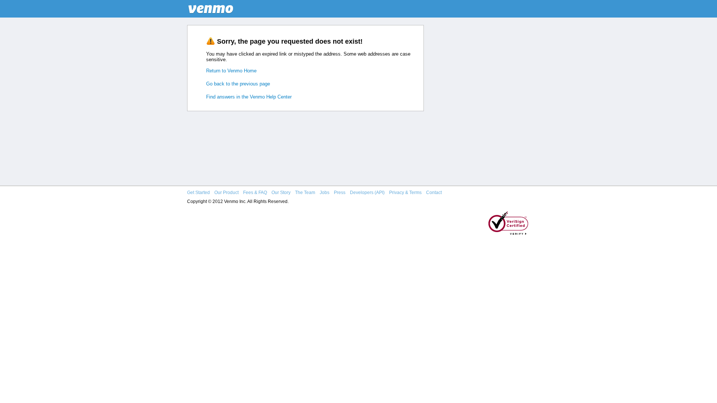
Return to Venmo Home (231, 71)
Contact (434, 192)
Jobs (324, 192)
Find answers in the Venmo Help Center (249, 97)
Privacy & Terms (405, 192)
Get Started (198, 192)
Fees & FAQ (255, 192)
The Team (305, 192)
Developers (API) (367, 192)
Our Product (226, 192)
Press (339, 192)
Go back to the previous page (238, 84)
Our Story (281, 192)
